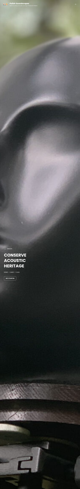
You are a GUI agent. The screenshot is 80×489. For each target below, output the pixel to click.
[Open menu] (75, 4)
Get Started (10, 278)
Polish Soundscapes (19, 3)
